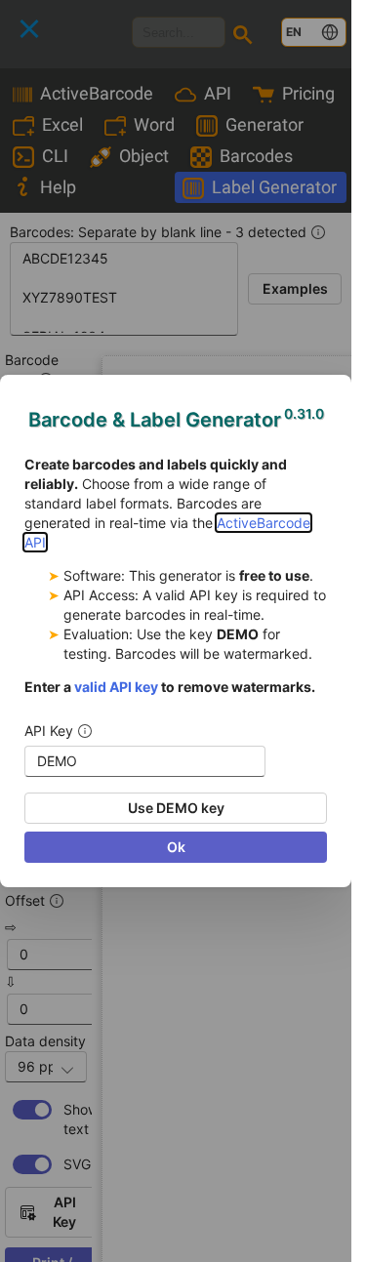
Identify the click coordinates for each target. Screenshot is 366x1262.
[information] (85, 731)
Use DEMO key (176, 807)
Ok (176, 846)
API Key (48, 730)
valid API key (116, 686)
